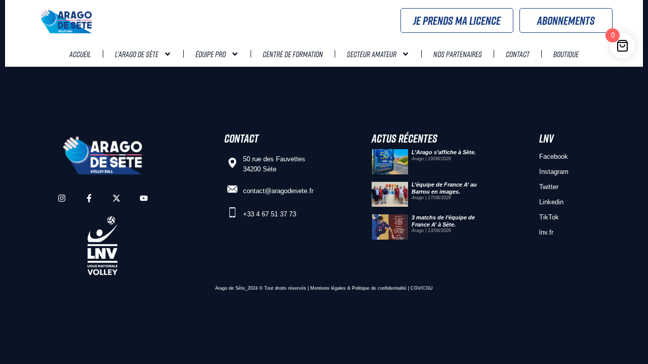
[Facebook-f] (89, 198)
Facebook (553, 156)
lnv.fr (546, 232)
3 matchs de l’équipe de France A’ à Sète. (443, 220)
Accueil (80, 54)
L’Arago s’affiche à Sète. (444, 152)
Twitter (548, 187)
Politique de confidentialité (379, 288)
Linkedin (551, 202)
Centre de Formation (293, 54)
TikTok (549, 217)
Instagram (554, 171)
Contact (518, 54)
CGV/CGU (422, 288)
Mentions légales (328, 288)
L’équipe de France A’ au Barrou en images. (444, 187)
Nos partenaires (457, 54)
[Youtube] (144, 198)
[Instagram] (62, 198)
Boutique (566, 54)
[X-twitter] (116, 198)
